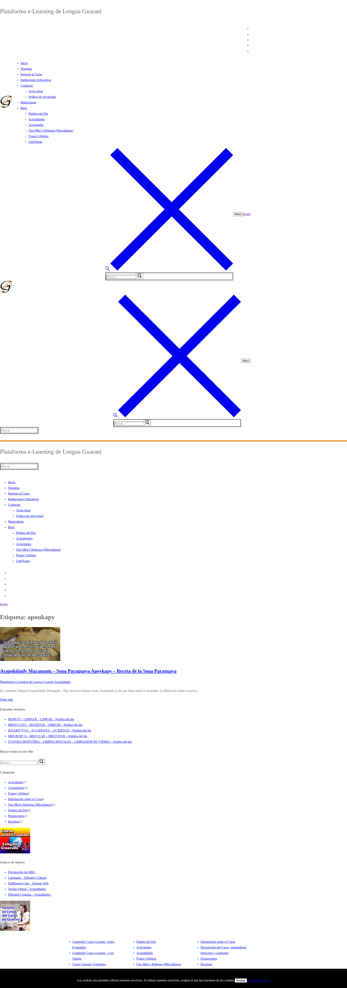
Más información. (259, 980)
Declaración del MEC (22, 872)
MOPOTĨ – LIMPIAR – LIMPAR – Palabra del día (41, 719)
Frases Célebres (18, 793)
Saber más (6, 699)
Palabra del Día (18, 810)
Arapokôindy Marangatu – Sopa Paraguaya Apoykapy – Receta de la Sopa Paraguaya (88, 671)
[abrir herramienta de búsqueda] (169, 269)
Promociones (16, 816)
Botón (247, 214)
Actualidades (62, 682)
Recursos (14, 821)
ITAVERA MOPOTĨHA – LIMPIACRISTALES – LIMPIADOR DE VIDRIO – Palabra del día (70, 741)
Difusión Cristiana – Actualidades (29, 894)
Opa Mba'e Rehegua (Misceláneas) (30, 804)
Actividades (15, 782)
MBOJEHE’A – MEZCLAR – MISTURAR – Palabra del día (47, 736)
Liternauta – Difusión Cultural (27, 877)
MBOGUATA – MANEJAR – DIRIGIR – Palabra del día (45, 725)
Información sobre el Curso (25, 799)
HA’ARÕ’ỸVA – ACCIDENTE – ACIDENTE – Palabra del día (49, 730)
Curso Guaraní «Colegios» (89, 964)
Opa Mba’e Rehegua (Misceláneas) (158, 964)
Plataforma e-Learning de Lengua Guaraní (27, 682)
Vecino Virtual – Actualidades (27, 889)
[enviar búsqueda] (139, 276)
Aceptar (240, 980)
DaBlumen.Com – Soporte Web (28, 883)
